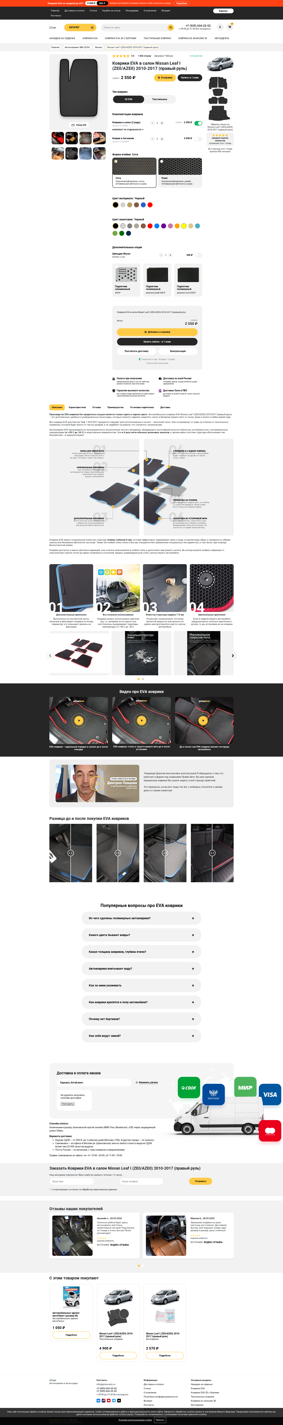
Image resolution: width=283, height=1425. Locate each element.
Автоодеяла (222, 38)
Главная (55, 10)
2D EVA (128, 99)
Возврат (166, 10)
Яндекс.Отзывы (119, 1245)
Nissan (98, 47)
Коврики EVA (90, 38)
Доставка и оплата (74, 10)
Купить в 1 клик (190, 77)
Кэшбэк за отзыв (111, 10)
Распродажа (132, 10)
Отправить (200, 1181)
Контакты (56, 15)
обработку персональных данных (99, 1189)
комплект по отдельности (126, 129)
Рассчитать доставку (136, 351)
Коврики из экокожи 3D (192, 38)
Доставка (165, 407)
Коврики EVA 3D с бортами (120, 38)
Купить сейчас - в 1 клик (157, 341)
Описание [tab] (57, 407)
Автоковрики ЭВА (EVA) (77, 47)
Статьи (93, 10)
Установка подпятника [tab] (142, 407)
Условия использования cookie (135, 1420)
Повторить (67, 1104)
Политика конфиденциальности (161, 1396)
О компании (150, 10)
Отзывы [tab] (96, 407)
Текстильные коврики (157, 38)
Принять (160, 1420)
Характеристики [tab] (77, 407)
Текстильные (159, 99)
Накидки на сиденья (62, 38)
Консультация (178, 351)
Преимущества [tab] (115, 407)
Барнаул (223, 11)
